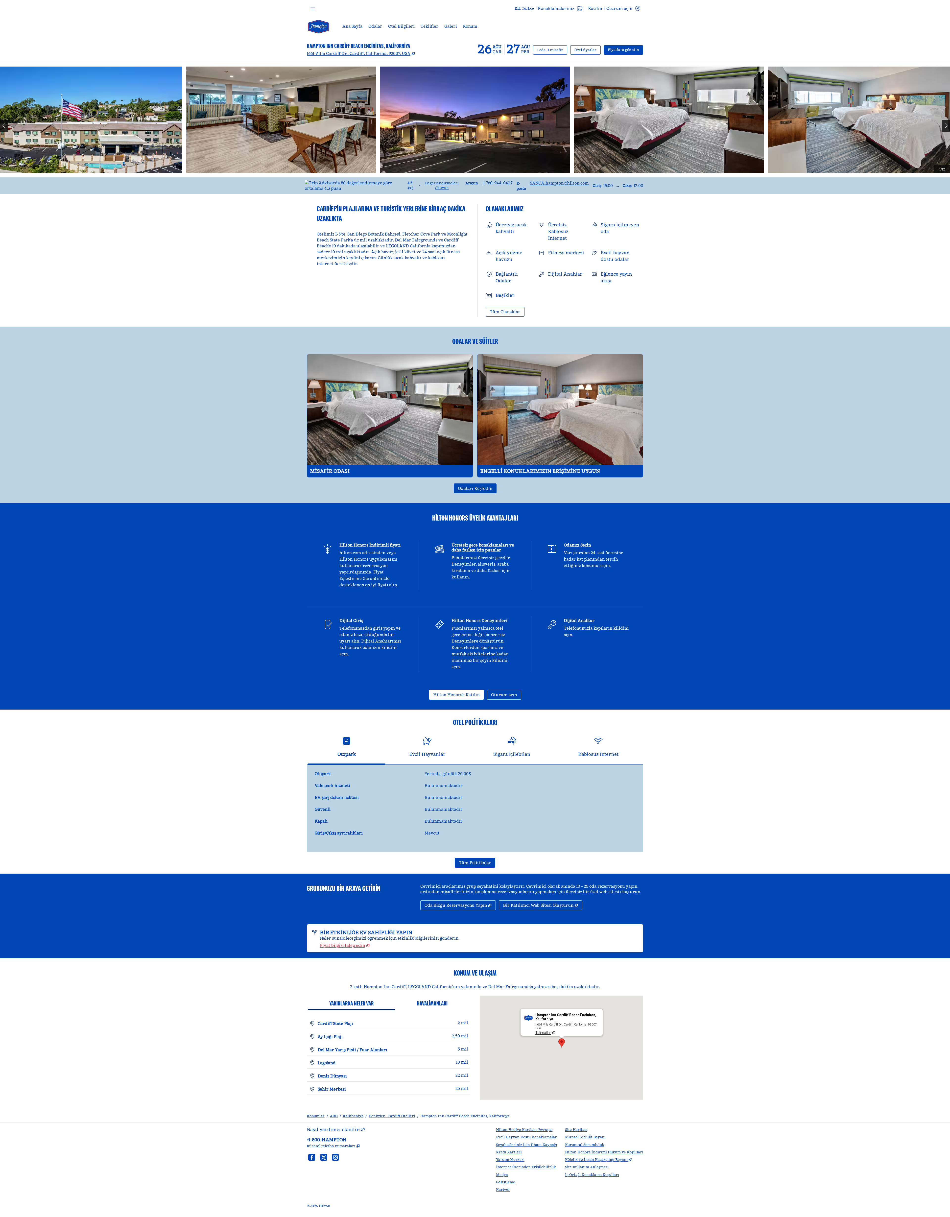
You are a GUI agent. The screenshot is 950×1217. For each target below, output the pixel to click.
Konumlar (316, 1116)
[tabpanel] (475, 808)
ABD (334, 1116)
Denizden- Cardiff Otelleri (392, 1116)
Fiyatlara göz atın (625, 49)
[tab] (346, 748)
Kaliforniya (353, 1116)
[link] (497, 183)
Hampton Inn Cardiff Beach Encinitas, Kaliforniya (465, 1116)
